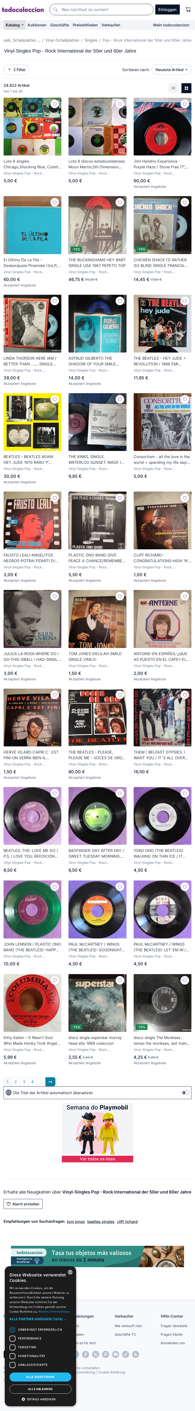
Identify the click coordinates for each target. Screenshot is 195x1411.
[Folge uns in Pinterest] (105, 1354)
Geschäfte (59, 25)
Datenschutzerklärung (78, 1372)
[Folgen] (54, 104)
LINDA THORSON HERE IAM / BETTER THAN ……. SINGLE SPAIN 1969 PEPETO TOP (30, 361)
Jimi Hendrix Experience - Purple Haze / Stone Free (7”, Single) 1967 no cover (159, 164)
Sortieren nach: (136, 69)
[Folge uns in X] (95, 1354)
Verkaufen (111, 25)
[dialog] (40, 1336)
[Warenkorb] (188, 9)
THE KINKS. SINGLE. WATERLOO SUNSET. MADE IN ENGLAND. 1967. (96, 459)
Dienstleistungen (78, 1316)
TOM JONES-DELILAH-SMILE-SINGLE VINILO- (95, 656)
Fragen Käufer (172, 1334)
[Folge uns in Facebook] (85, 1354)
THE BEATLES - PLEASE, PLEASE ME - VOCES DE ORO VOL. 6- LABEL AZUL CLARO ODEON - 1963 (95, 755)
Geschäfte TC (125, 1334)
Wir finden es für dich (79, 1343)
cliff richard (127, 1221)
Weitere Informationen (54, 1312)
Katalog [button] (13, 25)
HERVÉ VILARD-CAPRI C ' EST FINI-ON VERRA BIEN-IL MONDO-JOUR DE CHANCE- (31, 755)
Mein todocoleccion (171, 25)
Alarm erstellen (25, 1204)
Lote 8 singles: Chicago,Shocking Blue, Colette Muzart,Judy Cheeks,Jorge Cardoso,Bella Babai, (32, 164)
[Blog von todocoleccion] (135, 1354)
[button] (40, 1318)
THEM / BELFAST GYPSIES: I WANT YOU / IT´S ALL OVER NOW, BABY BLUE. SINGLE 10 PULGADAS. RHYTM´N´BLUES (161, 755)
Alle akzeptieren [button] (40, 1377)
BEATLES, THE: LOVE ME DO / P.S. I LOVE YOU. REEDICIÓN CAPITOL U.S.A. (31, 853)
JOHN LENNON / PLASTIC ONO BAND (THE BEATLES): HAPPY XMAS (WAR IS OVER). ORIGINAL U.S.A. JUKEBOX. (32, 947)
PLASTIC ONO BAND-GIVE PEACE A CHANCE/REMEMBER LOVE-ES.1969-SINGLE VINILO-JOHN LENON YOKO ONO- (96, 558)
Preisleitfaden (85, 25)
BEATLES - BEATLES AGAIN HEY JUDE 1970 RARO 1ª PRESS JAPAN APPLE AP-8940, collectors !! (32, 459)
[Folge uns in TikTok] (125, 1354)
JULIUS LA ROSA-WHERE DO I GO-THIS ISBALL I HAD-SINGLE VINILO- (32, 656)
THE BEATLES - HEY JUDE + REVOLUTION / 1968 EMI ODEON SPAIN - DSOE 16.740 (160, 361)
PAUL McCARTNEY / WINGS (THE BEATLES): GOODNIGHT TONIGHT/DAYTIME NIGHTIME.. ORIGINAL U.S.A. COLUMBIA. (96, 947)
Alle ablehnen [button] (40, 1389)
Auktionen (36, 25)
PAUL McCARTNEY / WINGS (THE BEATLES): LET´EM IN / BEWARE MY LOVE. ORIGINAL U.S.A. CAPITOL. (160, 947)
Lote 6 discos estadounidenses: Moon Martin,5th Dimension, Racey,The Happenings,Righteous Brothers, (97, 164)
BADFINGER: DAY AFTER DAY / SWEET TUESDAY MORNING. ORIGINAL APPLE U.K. (96, 853)
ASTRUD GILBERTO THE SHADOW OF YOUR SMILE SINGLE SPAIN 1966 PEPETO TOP (94, 361)
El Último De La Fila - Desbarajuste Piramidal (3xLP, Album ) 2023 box (30, 262)
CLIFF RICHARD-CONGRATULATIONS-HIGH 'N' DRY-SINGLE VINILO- (161, 558)
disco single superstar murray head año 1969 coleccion (95, 1040)
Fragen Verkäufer (174, 1326)
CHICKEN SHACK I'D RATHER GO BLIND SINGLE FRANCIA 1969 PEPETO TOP (160, 262)
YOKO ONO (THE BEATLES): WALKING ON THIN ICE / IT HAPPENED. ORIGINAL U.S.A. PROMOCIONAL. (159, 853)
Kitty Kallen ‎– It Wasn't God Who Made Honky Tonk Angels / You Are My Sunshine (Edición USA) (32, 1040)
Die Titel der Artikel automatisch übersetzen (53, 1092)
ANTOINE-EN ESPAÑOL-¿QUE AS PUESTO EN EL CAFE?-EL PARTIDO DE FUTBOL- (160, 656)
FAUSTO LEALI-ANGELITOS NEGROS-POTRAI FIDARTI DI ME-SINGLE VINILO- (29, 558)
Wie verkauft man (128, 1326)
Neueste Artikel (170, 69)
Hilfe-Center (172, 1316)
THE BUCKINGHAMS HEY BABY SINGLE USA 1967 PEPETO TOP (97, 262)
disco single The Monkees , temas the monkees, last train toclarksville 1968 (160, 1040)
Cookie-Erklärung (111, 1372)
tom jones (76, 1221)
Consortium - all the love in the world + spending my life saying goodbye (162, 459)
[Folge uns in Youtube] (115, 1354)
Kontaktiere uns (173, 1343)
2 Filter (19, 69)
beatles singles (101, 1221)
